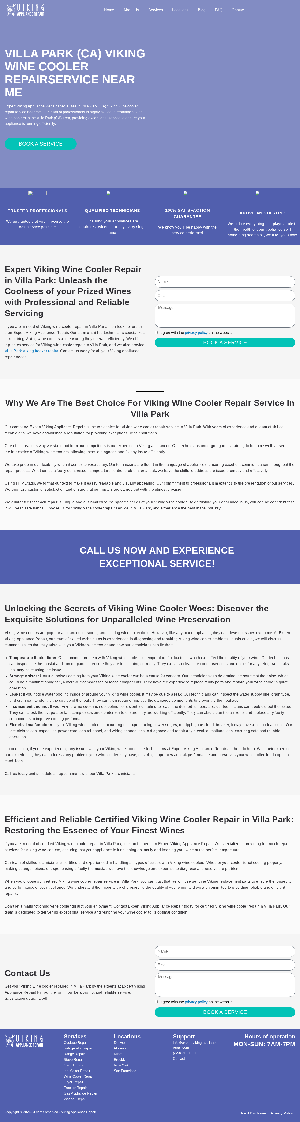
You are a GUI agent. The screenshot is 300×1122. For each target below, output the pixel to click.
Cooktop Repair (76, 1043)
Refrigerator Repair (78, 1048)
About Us (131, 10)
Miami (118, 1054)
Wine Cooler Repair (79, 1076)
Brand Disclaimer (253, 1113)
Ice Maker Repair (77, 1071)
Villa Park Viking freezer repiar (31, 351)
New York (121, 1065)
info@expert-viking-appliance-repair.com (195, 1045)
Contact (238, 10)
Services (155, 10)
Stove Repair (74, 1059)
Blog (202, 10)
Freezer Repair (75, 1088)
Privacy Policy (282, 1113)
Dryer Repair (73, 1082)
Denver (119, 1043)
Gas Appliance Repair (80, 1093)
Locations (180, 10)
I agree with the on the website (196, 333)
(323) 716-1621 (184, 1053)
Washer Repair (75, 1099)
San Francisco (125, 1071)
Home (109, 10)
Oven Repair (73, 1065)
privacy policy (196, 333)
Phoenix (120, 1048)
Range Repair (74, 1054)
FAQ (218, 10)
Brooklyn (121, 1059)
